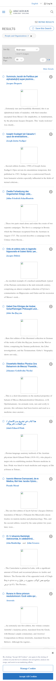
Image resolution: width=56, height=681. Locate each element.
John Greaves (33, 542)
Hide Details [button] (48, 68)
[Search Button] (52, 11)
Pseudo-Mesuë (12, 485)
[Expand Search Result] (50, 76)
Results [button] (8, 29)
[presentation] (29, 98)
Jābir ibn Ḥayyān (14, 313)
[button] (47, 59)
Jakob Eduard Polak (15, 427)
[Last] (49, 60)
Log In (49, 3)
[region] (28, 665)
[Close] (53, 653)
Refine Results (46, 22)
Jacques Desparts (14, 83)
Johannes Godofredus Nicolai (19, 370)
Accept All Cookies (28, 676)
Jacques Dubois (13, 255)
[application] (31, 36)
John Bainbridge (13, 542)
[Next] (47, 60)
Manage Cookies (28, 668)
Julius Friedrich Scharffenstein (19, 198)
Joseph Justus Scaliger (16, 140)
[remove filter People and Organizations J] (31, 35)
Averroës (10, 600)
